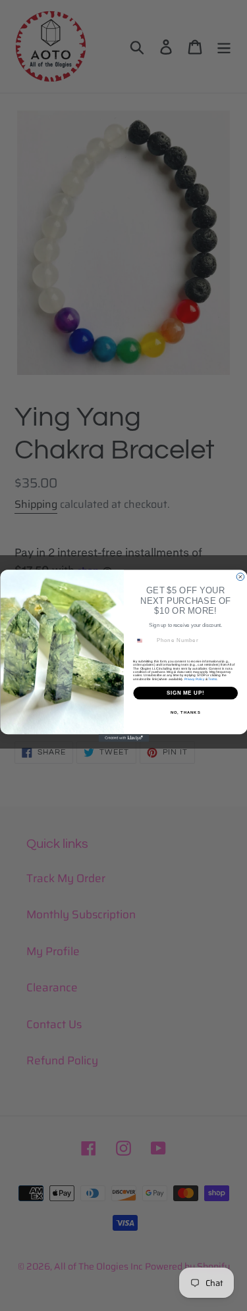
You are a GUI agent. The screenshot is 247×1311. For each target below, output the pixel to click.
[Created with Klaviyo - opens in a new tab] (123, 738)
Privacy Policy (194, 678)
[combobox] (143, 640)
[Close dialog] (240, 577)
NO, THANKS (185, 712)
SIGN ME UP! (185, 692)
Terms (212, 678)
